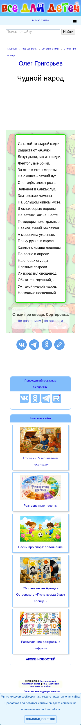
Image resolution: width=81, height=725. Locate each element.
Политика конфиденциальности (42, 691)
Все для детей (48, 681)
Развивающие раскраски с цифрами (40, 645)
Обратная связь (31, 683)
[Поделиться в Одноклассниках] (47, 344)
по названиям (29, 321)
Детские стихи (50, 48)
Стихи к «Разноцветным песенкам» (40, 461)
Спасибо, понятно (40, 719)
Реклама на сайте (40, 686)
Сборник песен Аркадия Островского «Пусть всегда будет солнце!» (40, 594)
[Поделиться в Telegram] (34, 344)
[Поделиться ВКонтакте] (21, 344)
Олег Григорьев (41, 63)
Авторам (54, 683)
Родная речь (29, 48)
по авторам (53, 321)
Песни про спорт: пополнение (40, 547)
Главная (12, 48)
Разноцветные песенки (41, 505)
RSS (45, 683)
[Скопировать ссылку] (59, 344)
